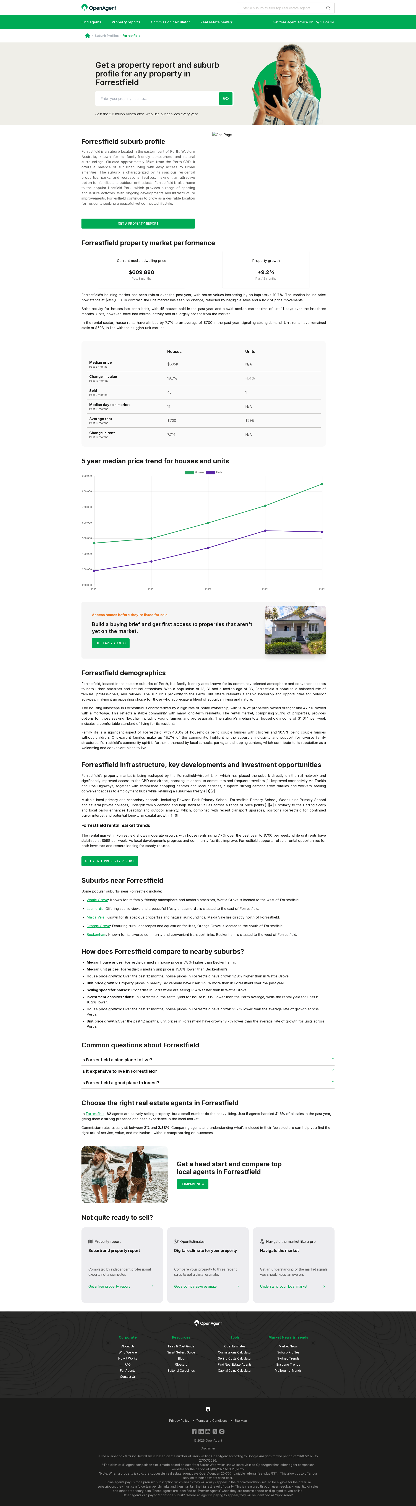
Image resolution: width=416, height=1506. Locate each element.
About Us (127, 1346)
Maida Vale (95, 917)
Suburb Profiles (107, 35)
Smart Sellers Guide (181, 1352)
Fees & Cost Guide (181, 1346)
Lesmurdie (95, 908)
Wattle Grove (97, 900)
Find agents (91, 22)
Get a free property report (109, 1286)
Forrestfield (95, 1114)
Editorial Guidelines (181, 1370)
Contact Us (128, 1376)
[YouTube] (208, 1431)
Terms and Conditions (212, 1420)
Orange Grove (98, 926)
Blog (181, 1358)
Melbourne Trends (288, 1370)
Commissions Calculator (235, 1352)
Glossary (181, 1364)
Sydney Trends (288, 1358)
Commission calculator (170, 22)
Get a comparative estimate (195, 1286)
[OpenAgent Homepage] (98, 7)
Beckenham (96, 934)
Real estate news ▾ (216, 22)
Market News (288, 1346)
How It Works (127, 1358)
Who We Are (128, 1352)
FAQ (128, 1364)
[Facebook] (194, 1431)
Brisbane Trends (288, 1364)
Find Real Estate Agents (235, 1364)
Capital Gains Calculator (235, 1370)
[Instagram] (221, 1431)
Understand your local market (283, 1286)
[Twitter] (215, 1431)
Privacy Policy (179, 1420)
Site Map (240, 1420)
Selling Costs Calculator (235, 1358)
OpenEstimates (234, 1346)
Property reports (126, 22)
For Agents (127, 1370)
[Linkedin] (201, 1431)
